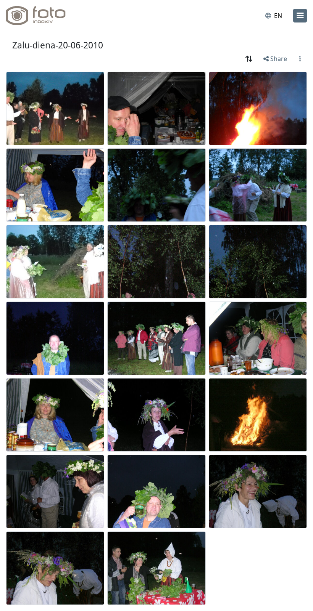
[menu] (300, 15)
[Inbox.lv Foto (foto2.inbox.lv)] (39, 15)
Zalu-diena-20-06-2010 (57, 45)
